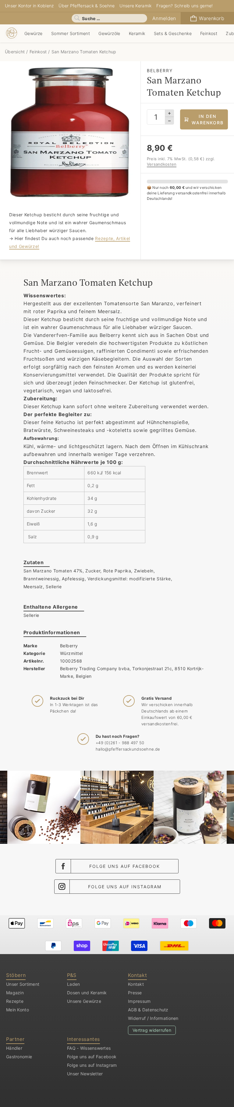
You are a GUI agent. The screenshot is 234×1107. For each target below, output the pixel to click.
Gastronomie (19, 1056)
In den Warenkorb (208, 119)
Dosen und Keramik (87, 992)
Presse (135, 992)
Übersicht (15, 51)
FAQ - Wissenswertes (89, 1048)
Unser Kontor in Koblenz (29, 5)
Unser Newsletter (85, 1073)
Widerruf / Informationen (153, 1018)
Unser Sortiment (22, 984)
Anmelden (164, 18)
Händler (14, 1048)
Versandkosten (162, 164)
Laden (73, 984)
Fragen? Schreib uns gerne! (184, 5)
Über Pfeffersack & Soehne (86, 5)
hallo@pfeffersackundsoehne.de (128, 749)
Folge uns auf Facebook (124, 866)
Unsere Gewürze (84, 1001)
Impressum (139, 1001)
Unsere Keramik (135, 5)
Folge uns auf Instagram (124, 886)
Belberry (69, 645)
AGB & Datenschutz (148, 1009)
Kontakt (136, 984)
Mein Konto (17, 1009)
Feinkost (38, 51)
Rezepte (14, 1001)
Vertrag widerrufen (152, 1030)
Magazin (15, 992)
